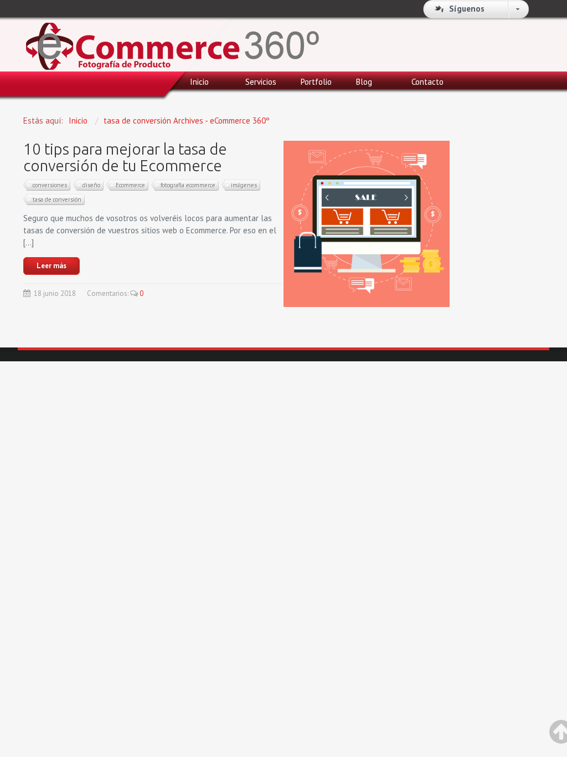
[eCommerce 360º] (172, 39)
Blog (364, 81)
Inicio (199, 81)
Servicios (260, 81)
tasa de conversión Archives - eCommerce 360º (187, 120)
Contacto (427, 81)
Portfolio (316, 81)
